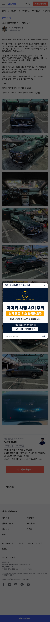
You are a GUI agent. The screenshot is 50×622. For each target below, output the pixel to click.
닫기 (43, 336)
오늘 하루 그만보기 (11, 336)
